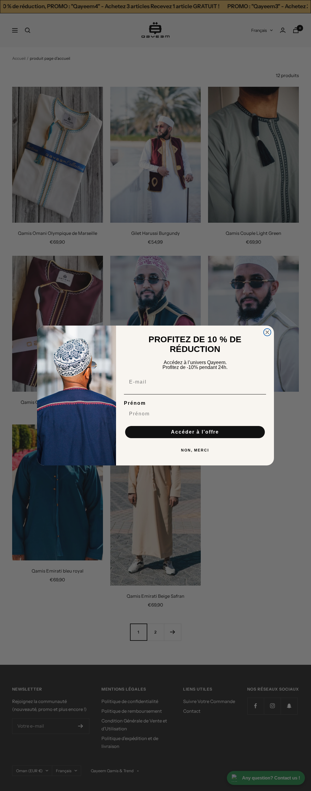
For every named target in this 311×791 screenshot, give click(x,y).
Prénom (135, 403)
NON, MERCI (195, 450)
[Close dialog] (267, 332)
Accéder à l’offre (195, 431)
